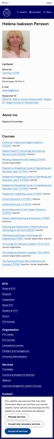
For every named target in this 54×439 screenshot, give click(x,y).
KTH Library (8, 334)
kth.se (5, 2)
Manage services (16, 416)
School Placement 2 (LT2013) (16, 204)
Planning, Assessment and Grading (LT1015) (23, 159)
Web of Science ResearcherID (27, 99)
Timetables (7, 369)
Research (6, 294)
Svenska (36, 12)
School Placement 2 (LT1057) (16, 199)
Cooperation (8, 299)
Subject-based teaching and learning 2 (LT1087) (26, 218)
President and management (15, 351)
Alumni (5, 316)
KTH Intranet (8, 321)
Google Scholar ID (14, 102)
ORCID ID (7, 99)
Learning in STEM (10, 73)
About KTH (7, 305)
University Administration (14, 356)
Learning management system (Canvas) (21, 385)
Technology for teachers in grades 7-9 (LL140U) (25, 252)
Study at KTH (8, 288)
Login (49, 2)
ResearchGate (32, 102)
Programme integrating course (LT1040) (22, 193)
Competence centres (12, 345)
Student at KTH (10, 310)
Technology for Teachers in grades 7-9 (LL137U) (25, 244)
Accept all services (17, 431)
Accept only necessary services (24, 424)
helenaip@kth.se (10, 90)
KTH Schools (8, 340)
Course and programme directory (18, 374)
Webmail (6, 380)
